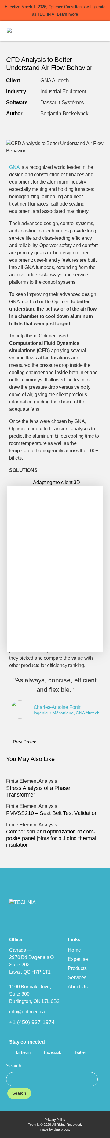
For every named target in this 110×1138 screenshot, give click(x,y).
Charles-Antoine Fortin (58, 707)
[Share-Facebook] (37, 126)
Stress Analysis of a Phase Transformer (38, 791)
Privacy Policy (55, 1120)
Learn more (67, 14)
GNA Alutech (54, 80)
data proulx (62, 1129)
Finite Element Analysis (31, 781)
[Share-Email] (52, 126)
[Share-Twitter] (22, 126)
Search (13, 1065)
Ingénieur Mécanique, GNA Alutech (67, 713)
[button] (102, 30)
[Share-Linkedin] (8, 126)
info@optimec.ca (27, 1011)
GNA (14, 167)
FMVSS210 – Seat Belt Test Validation (52, 813)
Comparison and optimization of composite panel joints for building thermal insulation (51, 838)
